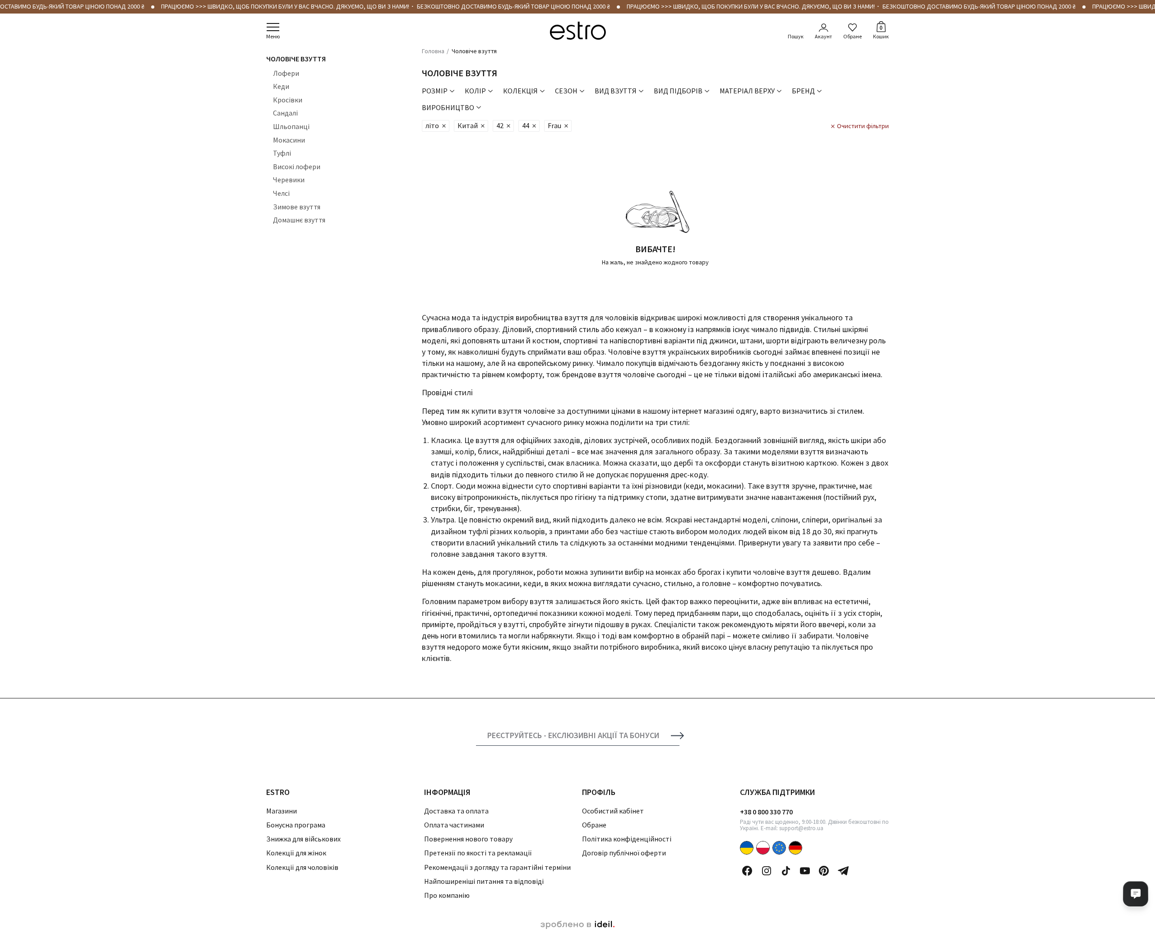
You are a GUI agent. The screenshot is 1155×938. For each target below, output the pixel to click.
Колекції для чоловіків (302, 867)
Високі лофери (296, 166)
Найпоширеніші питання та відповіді (484, 881)
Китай (467, 125)
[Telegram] (843, 871)
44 (525, 125)
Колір (475, 90)
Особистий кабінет (613, 810)
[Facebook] (747, 871)
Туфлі (282, 152)
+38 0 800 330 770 (766, 811)
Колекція (520, 90)
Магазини (281, 810)
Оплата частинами (454, 824)
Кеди (281, 86)
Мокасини (289, 139)
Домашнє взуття (299, 219)
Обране (852, 36)
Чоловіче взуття (296, 58)
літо (432, 125)
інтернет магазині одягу (713, 411)
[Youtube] (805, 871)
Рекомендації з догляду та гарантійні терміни (497, 867)
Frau (554, 125)
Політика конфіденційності (626, 838)
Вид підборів (678, 90)
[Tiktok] (786, 871)
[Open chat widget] (1135, 893)
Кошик (881, 31)
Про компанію (447, 895)
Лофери (286, 73)
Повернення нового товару (468, 838)
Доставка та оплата (456, 810)
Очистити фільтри (863, 126)
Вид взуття (616, 90)
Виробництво (448, 107)
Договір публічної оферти (624, 852)
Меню (273, 36)
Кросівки (287, 99)
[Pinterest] (824, 871)
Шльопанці (291, 126)
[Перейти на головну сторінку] (578, 31)
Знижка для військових (303, 838)
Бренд (803, 90)
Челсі (281, 193)
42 (500, 125)
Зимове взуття (296, 206)
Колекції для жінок (296, 852)
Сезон (566, 90)
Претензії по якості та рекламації (478, 852)
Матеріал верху (747, 90)
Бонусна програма (295, 824)
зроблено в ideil (577, 925)
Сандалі (285, 112)
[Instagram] (766, 871)
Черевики (289, 179)
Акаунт (823, 36)
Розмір (435, 90)
